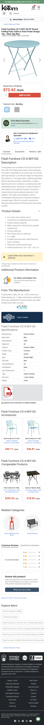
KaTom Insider (33, 703)
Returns (12, 703)
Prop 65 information (16, 403)
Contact (33, 696)
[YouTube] (30, 721)
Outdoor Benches (32, 533)
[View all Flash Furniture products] (22, 307)
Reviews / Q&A (35, 152)
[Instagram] (27, 721)
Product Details (11, 211)
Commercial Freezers (10, 617)
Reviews (33, 706)
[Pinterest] (23, 721)
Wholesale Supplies (12, 687)
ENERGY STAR (12, 690)
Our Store (33, 700)
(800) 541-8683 (21, 138)
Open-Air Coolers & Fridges (12, 611)
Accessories (19, 152)
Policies (33, 684)
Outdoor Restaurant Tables (12, 24)
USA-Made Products (12, 693)
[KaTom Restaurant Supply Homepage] (10, 7)
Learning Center (33, 687)
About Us (33, 690)
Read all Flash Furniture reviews (14, 598)
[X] (19, 721)
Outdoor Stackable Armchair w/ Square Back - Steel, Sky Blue (12, 442)
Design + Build (12, 680)
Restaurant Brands (12, 684)
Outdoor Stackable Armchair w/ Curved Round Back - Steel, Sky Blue (33, 442)
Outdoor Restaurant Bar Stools (12, 534)
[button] (33, 8)
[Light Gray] (17, 109)
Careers (33, 693)
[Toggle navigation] (4, 13)
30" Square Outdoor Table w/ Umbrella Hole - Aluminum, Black (33, 492)
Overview (6, 152)
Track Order (12, 700)
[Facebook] (15, 721)
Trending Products (12, 696)
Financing (12, 706)
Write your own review (22, 590)
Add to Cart (24, 95)
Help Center (33, 680)
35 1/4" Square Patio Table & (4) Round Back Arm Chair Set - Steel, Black (11, 492)
